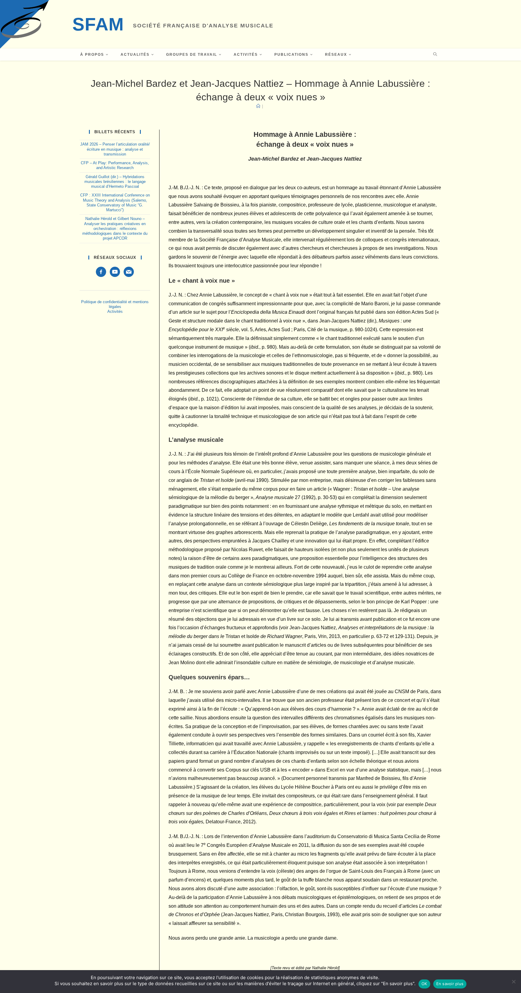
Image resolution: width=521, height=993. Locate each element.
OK (424, 983)
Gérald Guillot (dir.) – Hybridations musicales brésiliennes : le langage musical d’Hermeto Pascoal (115, 182)
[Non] (513, 982)
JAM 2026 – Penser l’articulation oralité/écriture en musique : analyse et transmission (115, 149)
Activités (115, 312)
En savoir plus (450, 983)
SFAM (98, 24)
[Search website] (435, 55)
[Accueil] (258, 106)
